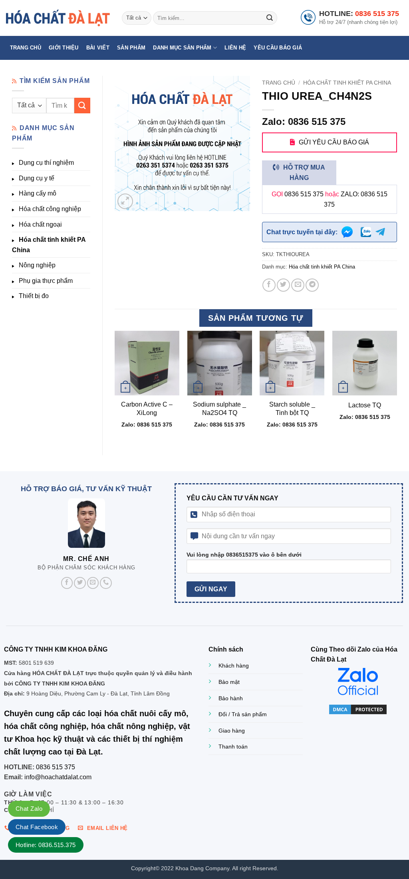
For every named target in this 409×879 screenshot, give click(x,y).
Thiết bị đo (34, 295)
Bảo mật (229, 682)
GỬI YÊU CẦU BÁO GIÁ (334, 142)
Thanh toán (233, 746)
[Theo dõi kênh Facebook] (67, 583)
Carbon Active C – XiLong (147, 408)
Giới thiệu (64, 48)
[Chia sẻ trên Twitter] (283, 285)
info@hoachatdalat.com (57, 777)
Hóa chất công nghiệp (50, 208)
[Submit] (269, 18)
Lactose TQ (364, 405)
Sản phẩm (131, 48)
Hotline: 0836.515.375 (46, 844)
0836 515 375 (377, 14)
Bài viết (97, 48)
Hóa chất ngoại (40, 224)
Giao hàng (231, 730)
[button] (125, 201)
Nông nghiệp (37, 265)
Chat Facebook (37, 827)
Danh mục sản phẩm (182, 48)
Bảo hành (230, 698)
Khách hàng (233, 665)
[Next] (397, 386)
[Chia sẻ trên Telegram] (312, 285)
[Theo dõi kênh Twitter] (80, 583)
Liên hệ (235, 48)
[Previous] (115, 386)
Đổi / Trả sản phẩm (242, 714)
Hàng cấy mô (37, 193)
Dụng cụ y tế (36, 178)
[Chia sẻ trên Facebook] (269, 285)
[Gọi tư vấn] (106, 583)
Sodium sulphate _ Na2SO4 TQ (219, 408)
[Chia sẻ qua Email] (297, 285)
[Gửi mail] (93, 583)
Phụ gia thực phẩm (46, 280)
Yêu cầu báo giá (278, 48)
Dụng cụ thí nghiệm (46, 162)
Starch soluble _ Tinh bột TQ (292, 408)
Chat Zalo (29, 808)
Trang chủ (25, 48)
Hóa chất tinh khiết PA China (48, 244)
